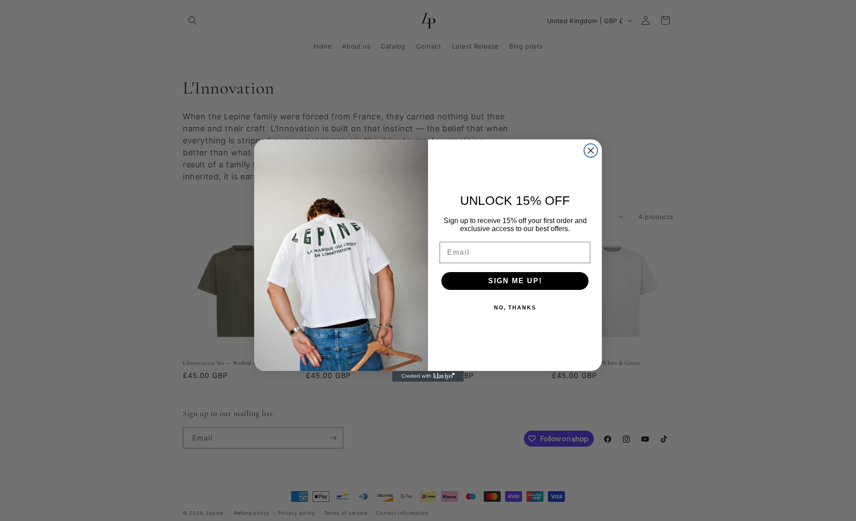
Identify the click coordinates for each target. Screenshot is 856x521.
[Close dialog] (590, 150)
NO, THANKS (515, 308)
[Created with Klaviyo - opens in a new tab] (428, 376)
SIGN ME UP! (515, 281)
